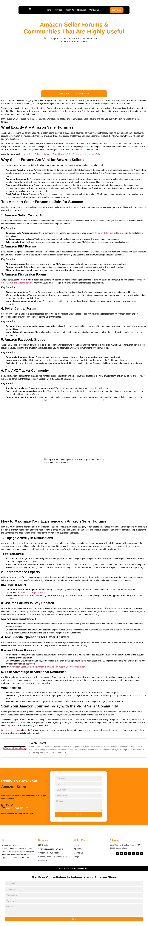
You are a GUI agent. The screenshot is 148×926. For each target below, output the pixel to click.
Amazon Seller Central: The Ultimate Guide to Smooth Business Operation (48, 666)
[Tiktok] (133, 853)
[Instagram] (129, 853)
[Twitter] (121, 853)
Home (48, 10)
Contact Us (94, 10)
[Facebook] (117, 853)
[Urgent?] (3, 806)
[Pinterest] (141, 853)
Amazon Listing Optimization (34, 592)
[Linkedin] (137, 853)
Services (58, 10)
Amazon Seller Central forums (110, 233)
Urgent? (9, 805)
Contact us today (10, 730)
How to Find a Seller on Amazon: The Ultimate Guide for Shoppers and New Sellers (61, 154)
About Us (70, 10)
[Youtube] (125, 853)
